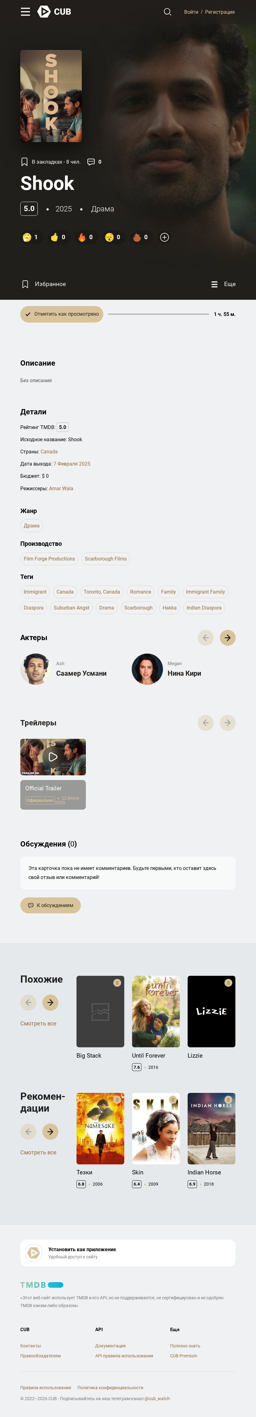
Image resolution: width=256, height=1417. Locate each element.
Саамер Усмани (81, 673)
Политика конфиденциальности (110, 1387)
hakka (170, 608)
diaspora (34, 608)
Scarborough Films (106, 559)
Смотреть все (38, 1023)
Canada (49, 452)
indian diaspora (204, 608)
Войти (191, 12)
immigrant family (205, 592)
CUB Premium (183, 1355)
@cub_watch (157, 1398)
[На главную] (54, 12)
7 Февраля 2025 (71, 464)
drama (106, 608)
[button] (228, 638)
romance (140, 592)
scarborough (138, 608)
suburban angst (71, 608)
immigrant (35, 592)
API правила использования (124, 1355)
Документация (110, 1345)
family (168, 592)
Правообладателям (40, 1355)
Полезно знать (185, 1345)
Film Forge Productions (49, 559)
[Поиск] (167, 12)
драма (102, 209)
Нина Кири (184, 673)
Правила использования (45, 1387)
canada (65, 592)
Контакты (30, 1345)
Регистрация (220, 12)
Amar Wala (61, 488)
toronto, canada (102, 592)
